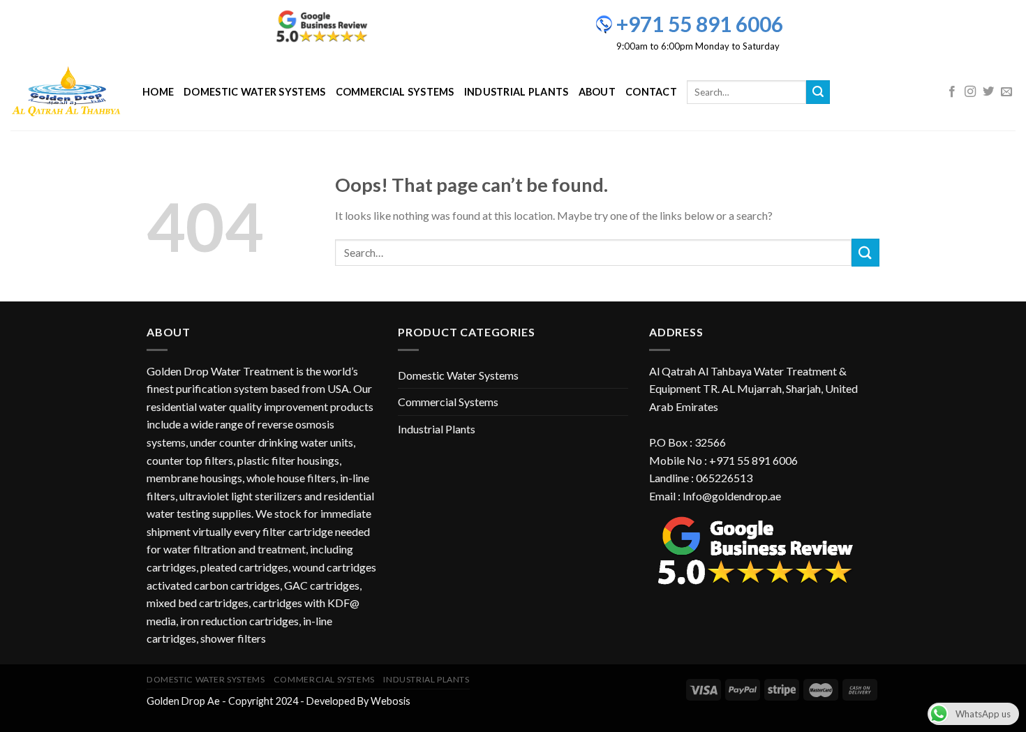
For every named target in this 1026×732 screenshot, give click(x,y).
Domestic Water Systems (254, 92)
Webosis (390, 701)
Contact (651, 92)
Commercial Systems (395, 92)
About (597, 92)
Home (158, 92)
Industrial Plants (516, 92)
